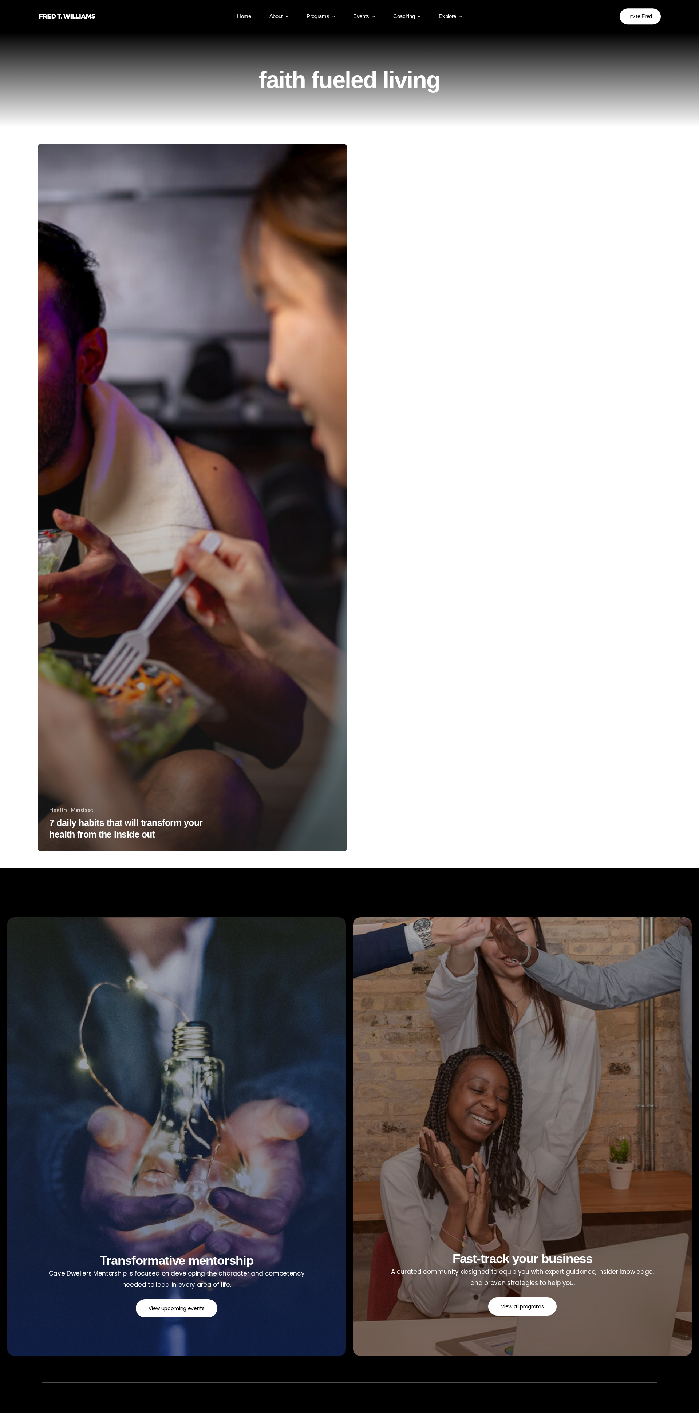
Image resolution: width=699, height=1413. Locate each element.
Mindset (82, 810)
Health (58, 810)
